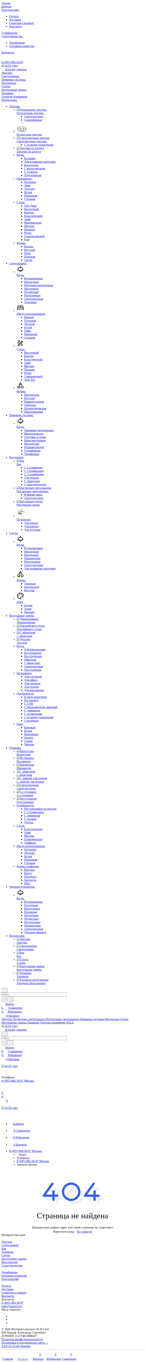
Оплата (14, 16)
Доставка (15, 19)
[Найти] (10, 999)
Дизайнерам (17, 42)
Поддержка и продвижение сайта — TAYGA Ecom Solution (25, 1344)
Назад (22, 1154)
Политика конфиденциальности (22, 1339)
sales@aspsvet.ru (12, 1306)
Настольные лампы (14, 1258)
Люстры (7, 1241)
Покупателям (10, 1279)
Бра (4, 1248)
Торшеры (7, 1252)
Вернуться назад (63, 1231)
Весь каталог (10, 1262)
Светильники (10, 1245)
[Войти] (3, 1089)
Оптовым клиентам (21, 46)
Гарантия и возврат (21, 23)
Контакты (15, 26)
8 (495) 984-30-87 (12, 62)
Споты (6, 1255)
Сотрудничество (12, 1265)
